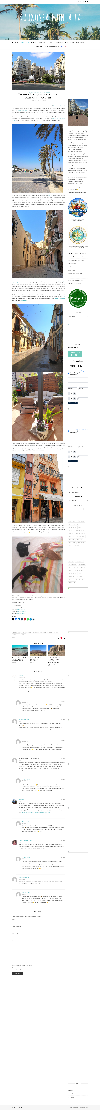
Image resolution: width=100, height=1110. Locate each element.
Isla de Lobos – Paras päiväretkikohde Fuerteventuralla (19, 659)
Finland (77, 515)
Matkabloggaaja (80, 533)
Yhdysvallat (72, 582)
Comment (14, 941)
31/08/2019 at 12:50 (25, 780)
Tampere (76, 567)
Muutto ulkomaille (74, 555)
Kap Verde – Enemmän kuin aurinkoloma (77, 257)
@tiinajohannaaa (21, 609)
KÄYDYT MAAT (24, 42)
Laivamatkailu (72, 527)
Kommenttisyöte (71, 1093)
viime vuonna (35, 117)
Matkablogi (56, 632)
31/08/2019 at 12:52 (25, 823)
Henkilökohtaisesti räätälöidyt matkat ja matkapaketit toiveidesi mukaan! (78, 247)
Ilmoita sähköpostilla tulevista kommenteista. (22, 965)
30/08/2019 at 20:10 (22, 760)
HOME (16, 42)
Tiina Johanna (16, 637)
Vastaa (63, 676)
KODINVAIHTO (42, 42)
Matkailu (79, 539)
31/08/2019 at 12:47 (25, 741)
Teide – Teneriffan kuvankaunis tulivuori (36, 659)
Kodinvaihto (35, 92)
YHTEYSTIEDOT (80, 42)
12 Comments (42, 100)
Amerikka (71, 511)
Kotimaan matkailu (73, 524)
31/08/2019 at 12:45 (25, 702)
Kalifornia (81, 518)
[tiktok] (83, 1)
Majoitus (42, 92)
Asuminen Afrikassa (81, 511)
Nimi (13, 919)
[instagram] (78, 1)
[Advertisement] (78, 74)
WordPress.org (71, 1097)
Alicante (80, 508)
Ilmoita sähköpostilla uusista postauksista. (21, 970)
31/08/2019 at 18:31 (22, 879)
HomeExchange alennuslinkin (59, 105)
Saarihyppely (79, 561)
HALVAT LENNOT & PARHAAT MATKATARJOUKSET (77, 219)
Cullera (50, 195)
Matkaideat (71, 539)
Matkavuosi (72, 548)
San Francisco (61, 281)
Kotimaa (81, 521)
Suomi (70, 567)
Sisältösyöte (70, 1090)
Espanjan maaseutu (27, 632)
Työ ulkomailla (73, 573)
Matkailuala (72, 542)
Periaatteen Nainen (24, 877)
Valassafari (80, 576)
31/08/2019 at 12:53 (22, 842)
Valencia (48, 92)
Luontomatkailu (79, 530)
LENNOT (51, 42)
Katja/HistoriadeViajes (25, 719)
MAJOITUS (34, 42)
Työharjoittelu (79, 570)
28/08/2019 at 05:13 (22, 721)
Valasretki (71, 576)
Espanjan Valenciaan (22, 110)
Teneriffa (83, 567)
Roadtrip (71, 561)
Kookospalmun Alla (50, 16)
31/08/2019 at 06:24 (22, 801)
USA (80, 573)
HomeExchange (36, 632)
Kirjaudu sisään (71, 1087)
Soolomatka (82, 564)
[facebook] (81, 1)
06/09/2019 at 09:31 (25, 858)
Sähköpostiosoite (16, 926)
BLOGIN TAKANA (69, 42)
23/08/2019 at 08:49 (22, 677)
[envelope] (87, 1)
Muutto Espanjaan (73, 551)
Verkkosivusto (15, 933)
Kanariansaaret (73, 521)
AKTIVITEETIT (59, 42)
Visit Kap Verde (80, 579)
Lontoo (71, 530)
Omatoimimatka (16, 634)
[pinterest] (85, 1)
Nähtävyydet (72, 558)
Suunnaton (22, 676)
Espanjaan (21, 799)
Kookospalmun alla (21, 611)
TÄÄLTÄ (63, 296)
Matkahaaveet (81, 536)
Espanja (28, 92)
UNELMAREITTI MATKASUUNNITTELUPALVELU (47, 47)
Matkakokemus (81, 542)
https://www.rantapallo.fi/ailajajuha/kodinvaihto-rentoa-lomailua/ (37, 812)
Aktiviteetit (72, 508)
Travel (70, 570)
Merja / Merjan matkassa (25, 840)
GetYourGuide (76, 492)
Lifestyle (80, 527)
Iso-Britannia (72, 518)
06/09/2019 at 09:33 (25, 894)
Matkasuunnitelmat (74, 545)
